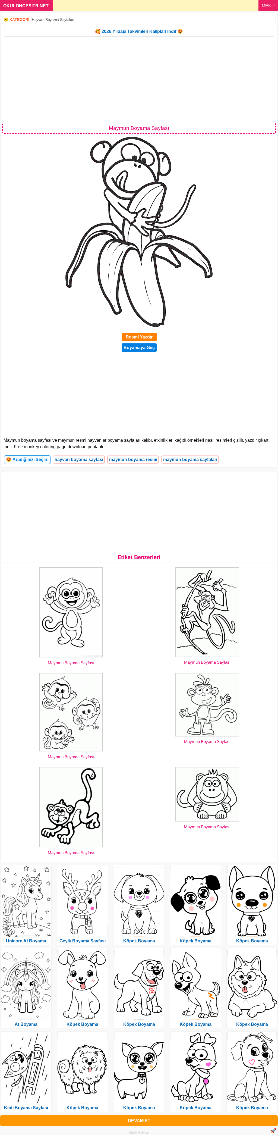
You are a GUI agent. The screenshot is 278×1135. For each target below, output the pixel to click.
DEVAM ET (139, 1120)
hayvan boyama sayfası (79, 459)
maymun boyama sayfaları (190, 459)
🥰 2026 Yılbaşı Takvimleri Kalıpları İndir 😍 (139, 31)
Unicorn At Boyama (26, 941)
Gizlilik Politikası (139, 1132)
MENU (268, 6)
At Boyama (26, 1024)
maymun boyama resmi (133, 459)
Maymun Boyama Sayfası (71, 662)
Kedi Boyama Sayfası (26, 1107)
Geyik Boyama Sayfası (82, 941)
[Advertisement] (139, 79)
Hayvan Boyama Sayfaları (53, 19)
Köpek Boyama (82, 1024)
